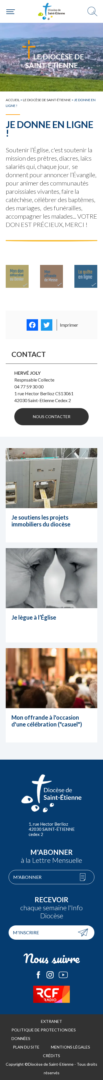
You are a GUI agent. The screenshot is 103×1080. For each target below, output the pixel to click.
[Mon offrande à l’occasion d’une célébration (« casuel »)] (51, 698)
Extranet (51, 1021)
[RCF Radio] (51, 994)
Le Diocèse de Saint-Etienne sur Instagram (50, 975)
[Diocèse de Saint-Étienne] (51, 11)
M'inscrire (26, 932)
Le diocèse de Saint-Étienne (47, 100)
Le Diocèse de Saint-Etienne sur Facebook (38, 975)
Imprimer (69, 325)
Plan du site (26, 1047)
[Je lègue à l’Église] (51, 598)
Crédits (51, 1055)
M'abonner (27, 877)
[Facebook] (32, 325)
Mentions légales (70, 1047)
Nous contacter (51, 416)
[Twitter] (46, 325)
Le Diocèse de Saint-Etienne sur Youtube (63, 975)
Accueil (13, 100)
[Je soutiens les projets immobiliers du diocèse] (51, 498)
